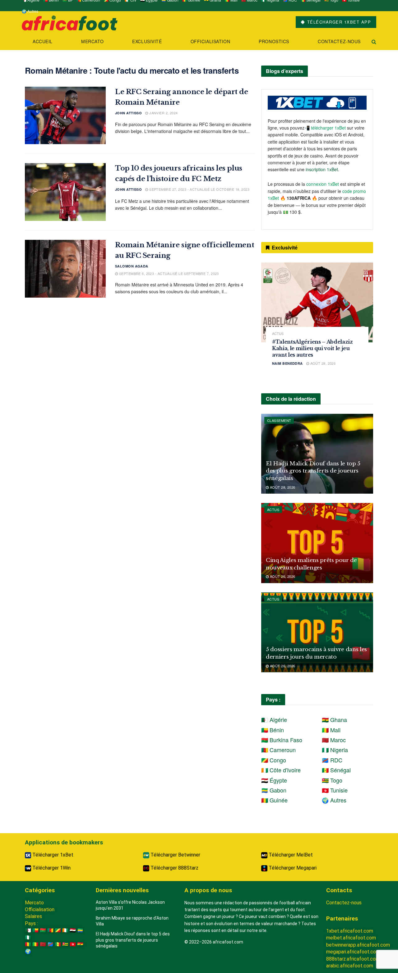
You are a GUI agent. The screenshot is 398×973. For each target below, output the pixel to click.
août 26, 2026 (282, 576)
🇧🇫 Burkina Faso (281, 740)
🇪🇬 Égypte (274, 780)
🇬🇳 (28, 944)
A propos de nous (208, 890)
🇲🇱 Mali (331, 730)
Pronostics (274, 41)
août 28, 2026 (322, 363)
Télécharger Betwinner (174, 855)
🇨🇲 (50, 930)
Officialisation (210, 41)
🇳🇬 (28, 937)
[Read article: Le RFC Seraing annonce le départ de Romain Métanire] (65, 115)
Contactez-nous (339, 41)
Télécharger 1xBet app (338, 22)
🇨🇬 (58, 930)
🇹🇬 (65, 944)
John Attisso (128, 113)
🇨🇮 (65, 930)
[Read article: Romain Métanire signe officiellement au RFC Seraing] (65, 269)
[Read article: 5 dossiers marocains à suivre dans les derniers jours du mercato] (317, 632)
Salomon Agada (131, 266)
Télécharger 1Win (51, 868)
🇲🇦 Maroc (334, 740)
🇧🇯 (35, 930)
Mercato (92, 41)
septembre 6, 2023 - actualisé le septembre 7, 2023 (168, 273)
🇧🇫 (43, 930)
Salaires (33, 916)
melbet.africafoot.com (351, 938)
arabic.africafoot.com (349, 966)
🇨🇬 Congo (273, 760)
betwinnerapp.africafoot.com (358, 945)
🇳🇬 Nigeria (335, 750)
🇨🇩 (50, 944)
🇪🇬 (73, 930)
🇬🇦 (80, 930)
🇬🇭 (80, 944)
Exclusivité (147, 41)
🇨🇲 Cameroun (278, 750)
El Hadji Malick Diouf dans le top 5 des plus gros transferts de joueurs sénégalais (313, 471)
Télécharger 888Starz (173, 868)
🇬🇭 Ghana (334, 719)
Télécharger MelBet (290, 855)
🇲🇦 (43, 944)
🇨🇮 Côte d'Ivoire (281, 770)
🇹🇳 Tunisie (335, 790)
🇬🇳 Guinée (274, 800)
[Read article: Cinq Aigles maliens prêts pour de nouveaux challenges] (317, 543)
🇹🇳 (73, 944)
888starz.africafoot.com (353, 959)
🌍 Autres (30, 11)
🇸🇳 (58, 944)
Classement (279, 420)
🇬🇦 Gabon (273, 790)
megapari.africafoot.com (353, 952)
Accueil (43, 41)
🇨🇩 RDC (332, 760)
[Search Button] (374, 41)
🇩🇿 (28, 930)
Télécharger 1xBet (52, 855)
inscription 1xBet (322, 169)
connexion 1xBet (322, 184)
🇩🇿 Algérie (274, 719)
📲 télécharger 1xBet (325, 128)
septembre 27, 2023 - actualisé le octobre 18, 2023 (198, 189)
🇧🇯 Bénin (272, 730)
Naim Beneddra (287, 363)
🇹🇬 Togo (332, 780)
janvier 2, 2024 (163, 112)
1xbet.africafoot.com (349, 931)
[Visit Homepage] (70, 22)
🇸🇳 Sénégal (336, 770)
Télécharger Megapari (292, 868)
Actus (278, 333)
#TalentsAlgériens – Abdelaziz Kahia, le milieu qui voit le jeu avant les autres (312, 348)
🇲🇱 (35, 944)
